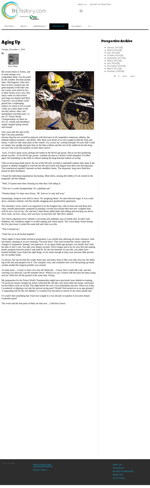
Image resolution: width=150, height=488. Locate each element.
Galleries (76, 26)
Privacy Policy (40, 470)
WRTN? (23, 26)
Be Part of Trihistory (100, 5)
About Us (82, 5)
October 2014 (113, 55)
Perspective (58, 26)
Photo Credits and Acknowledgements (43, 466)
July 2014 (111, 52)
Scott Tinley (119, 478)
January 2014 (113, 47)
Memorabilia (39, 26)
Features (9, 26)
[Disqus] (48, 343)
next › (125, 76)
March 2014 (112, 50)
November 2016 (114, 66)
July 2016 (111, 63)
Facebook (81, 11)
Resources (118, 468)
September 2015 (114, 58)
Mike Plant (118, 475)
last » (133, 76)
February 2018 (114, 71)
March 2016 (112, 60)
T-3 (89, 26)
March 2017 (112, 68)
